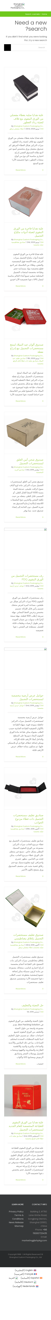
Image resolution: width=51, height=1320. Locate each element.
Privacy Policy (16, 1211)
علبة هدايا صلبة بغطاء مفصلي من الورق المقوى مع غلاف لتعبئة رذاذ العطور (26, 118)
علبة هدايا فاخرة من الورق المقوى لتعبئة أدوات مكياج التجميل (28, 232)
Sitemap (19, 1226)
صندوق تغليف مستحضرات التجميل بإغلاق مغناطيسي (28, 936)
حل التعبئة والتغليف (32, 1005)
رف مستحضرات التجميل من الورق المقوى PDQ (27, 577)
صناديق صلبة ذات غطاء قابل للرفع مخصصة (26, 1137)
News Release (16, 1222)
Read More (21, 170)
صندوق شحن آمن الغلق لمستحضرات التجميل (29, 461)
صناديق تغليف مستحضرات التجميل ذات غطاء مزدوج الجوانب (28, 818)
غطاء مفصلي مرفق (17, 129)
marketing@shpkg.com (34, 1240)
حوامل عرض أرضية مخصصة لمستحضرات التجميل (27, 697)
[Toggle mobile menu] (46, 5)
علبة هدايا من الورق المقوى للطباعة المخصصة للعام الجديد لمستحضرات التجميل (26, 1125)
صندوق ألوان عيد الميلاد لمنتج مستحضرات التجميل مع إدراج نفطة (26, 348)
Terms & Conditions (18, 1217)
